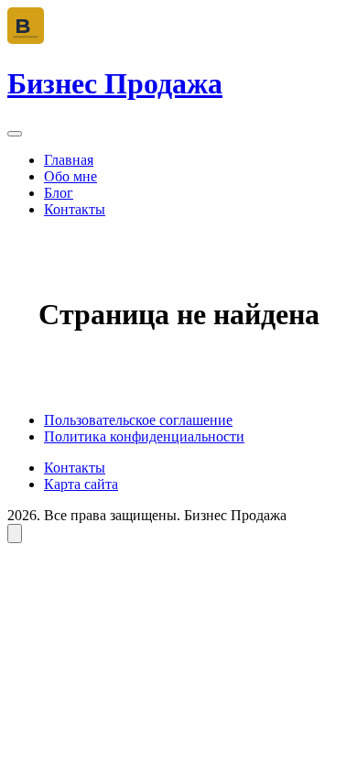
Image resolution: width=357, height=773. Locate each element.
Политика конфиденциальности (144, 436)
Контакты (74, 209)
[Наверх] (14, 533)
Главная (68, 160)
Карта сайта (81, 484)
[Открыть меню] (14, 133)
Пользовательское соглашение (138, 420)
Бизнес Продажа (114, 83)
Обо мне (70, 176)
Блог (58, 193)
